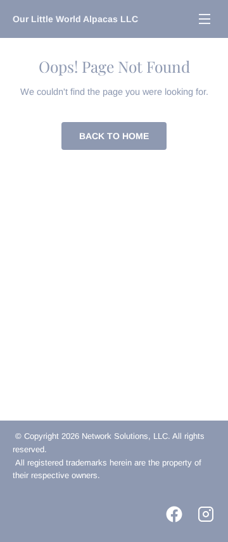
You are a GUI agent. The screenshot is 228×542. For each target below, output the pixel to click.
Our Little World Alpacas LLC (75, 19)
